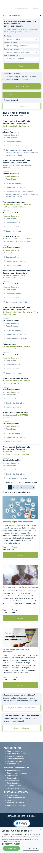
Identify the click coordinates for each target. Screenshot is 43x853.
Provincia (7, 36)
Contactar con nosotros (16, 798)
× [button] (40, 829)
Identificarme (21, 106)
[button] (21, 823)
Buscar (21, 66)
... (29, 487)
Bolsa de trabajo (13, 783)
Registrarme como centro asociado (21, 708)
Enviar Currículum (21, 86)
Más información (14, 841)
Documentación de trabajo (17, 773)
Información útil (13, 764)
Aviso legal (11, 800)
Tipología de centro (10, 42)
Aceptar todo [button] (11, 848)
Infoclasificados (13, 781)
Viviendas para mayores (16, 761)
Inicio (4, 15)
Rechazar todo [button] (31, 848)
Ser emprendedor (14, 771)
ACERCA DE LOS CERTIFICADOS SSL (21, 816)
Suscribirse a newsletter (16, 803)
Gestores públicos (14, 786)
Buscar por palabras (11, 55)
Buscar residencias (21, 728)
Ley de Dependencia (15, 756)
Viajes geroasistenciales (16, 788)
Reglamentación (13, 776)
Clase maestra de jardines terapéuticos (20, 587)
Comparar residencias (15, 759)
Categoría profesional (11, 49)
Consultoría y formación (16, 805)
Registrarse (36, 8)
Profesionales (12, 778)
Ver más (20, 555)
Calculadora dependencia (17, 754)
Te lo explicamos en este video (21, 95)
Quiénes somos (13, 795)
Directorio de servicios (15, 751)
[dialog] (21, 840)
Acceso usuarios (21, 8)
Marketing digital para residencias (18, 522)
